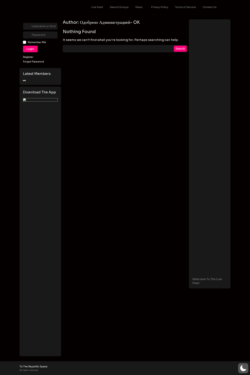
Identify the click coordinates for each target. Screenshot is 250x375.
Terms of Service (185, 7)
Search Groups (119, 7)
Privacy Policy (159, 7)
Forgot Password (33, 61)
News (139, 7)
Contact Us (209, 7)
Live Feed (97, 7)
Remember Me (37, 42)
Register (28, 57)
